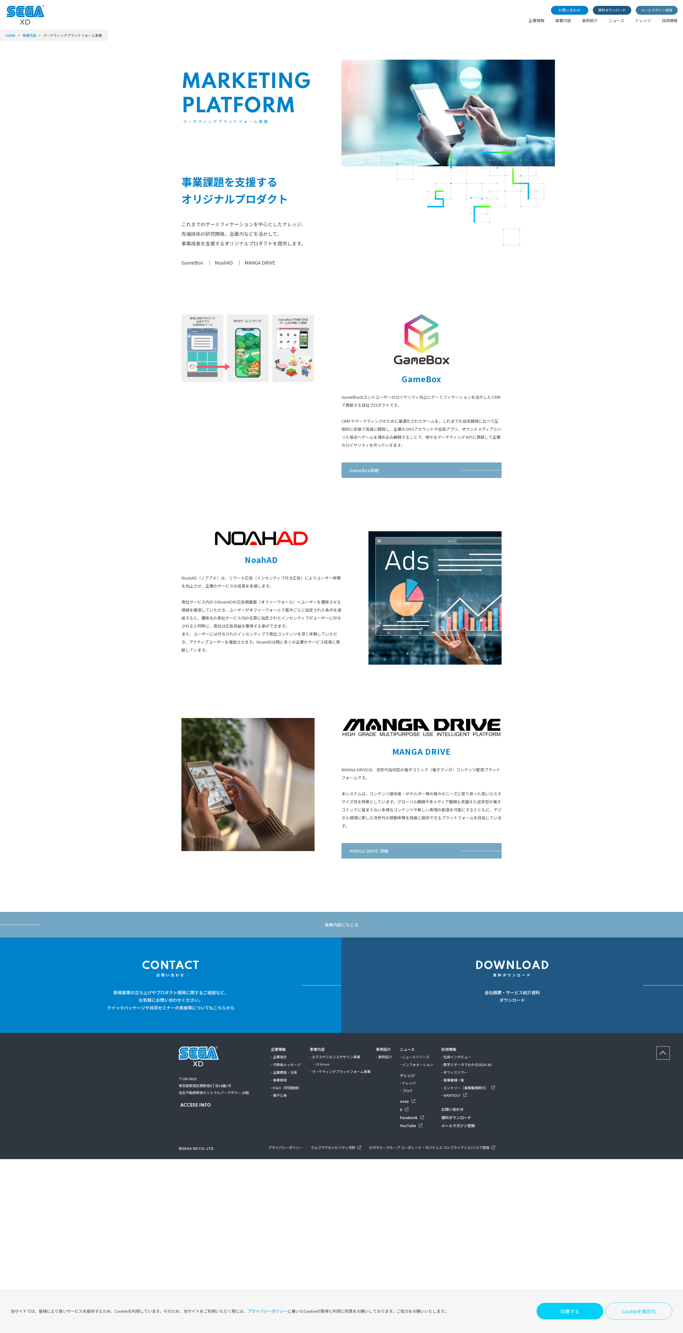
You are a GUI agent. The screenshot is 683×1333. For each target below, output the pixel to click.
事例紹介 (590, 20)
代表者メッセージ (287, 1064)
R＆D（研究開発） (287, 1087)
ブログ (407, 1090)
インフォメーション (417, 1064)
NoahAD (224, 262)
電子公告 (280, 1095)
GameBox (192, 262)
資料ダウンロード (612, 10)
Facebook (409, 1117)
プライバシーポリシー (268, 1311)
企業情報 (537, 20)
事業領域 (280, 1080)
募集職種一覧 (453, 1080)
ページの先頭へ (669, 1049)
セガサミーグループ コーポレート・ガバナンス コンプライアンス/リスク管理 (429, 1147)
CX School (322, 1064)
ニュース (616, 20)
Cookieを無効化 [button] (639, 1311)
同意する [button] (569, 1311)
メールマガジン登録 (656, 10)
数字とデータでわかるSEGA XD (467, 1064)
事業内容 (563, 20)
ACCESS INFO (195, 1105)
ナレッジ (643, 20)
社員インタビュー (457, 1056)
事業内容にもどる (341, 924)
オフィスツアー (455, 1072)
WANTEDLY (452, 1095)
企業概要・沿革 (285, 1072)
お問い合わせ (569, 10)
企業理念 (280, 1056)
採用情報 (670, 20)
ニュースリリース (415, 1056)
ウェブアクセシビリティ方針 (333, 1147)
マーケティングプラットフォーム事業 (341, 1071)
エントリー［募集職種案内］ (466, 1087)
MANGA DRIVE (260, 262)
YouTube (408, 1125)
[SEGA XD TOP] (26, 23)
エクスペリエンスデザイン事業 (336, 1056)
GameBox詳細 (364, 470)
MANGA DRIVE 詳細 (369, 851)
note (405, 1101)
